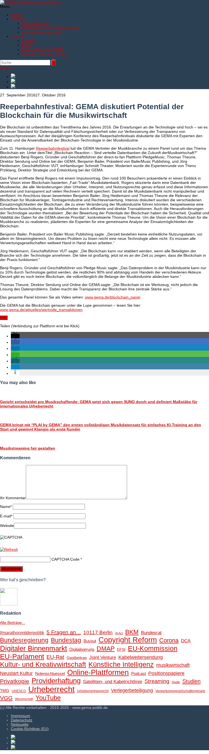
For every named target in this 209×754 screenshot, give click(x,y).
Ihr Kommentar (13, 498)
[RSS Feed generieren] (110, 81)
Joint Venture (102, 657)
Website (7, 525)
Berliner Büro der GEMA (42, 49)
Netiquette (20, 724)
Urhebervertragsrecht (93, 691)
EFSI (121, 650)
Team (26, 45)
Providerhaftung (56, 680)
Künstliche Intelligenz (121, 664)
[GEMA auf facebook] (110, 76)
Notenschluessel (50, 673)
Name (6, 506)
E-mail (6, 516)
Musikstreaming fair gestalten (27, 448)
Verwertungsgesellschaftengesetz (180, 691)
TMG (4, 690)
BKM (132, 632)
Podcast (138, 673)
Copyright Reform (128, 640)
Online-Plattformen (98, 672)
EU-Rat (55, 657)
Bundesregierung (24, 640)
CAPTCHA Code (65, 559)
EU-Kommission (152, 648)
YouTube (48, 697)
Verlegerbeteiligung (132, 690)
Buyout (90, 641)
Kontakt (28, 41)
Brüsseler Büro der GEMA (44, 54)
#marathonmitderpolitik (41, 32)
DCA (185, 640)
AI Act (119, 633)
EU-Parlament (22, 656)
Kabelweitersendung (140, 657)
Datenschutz (21, 720)
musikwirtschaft (173, 665)
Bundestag (66, 640)
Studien (191, 681)
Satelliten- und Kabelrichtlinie (112, 681)
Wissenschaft (24, 698)
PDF (4, 318)
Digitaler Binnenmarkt (33, 648)
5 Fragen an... (64, 632)
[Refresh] (9, 549)
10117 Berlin (98, 632)
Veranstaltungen (36, 23)
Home (16, 14)
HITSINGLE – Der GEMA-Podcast (51, 28)
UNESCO (19, 691)
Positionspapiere (166, 673)
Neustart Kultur (16, 673)
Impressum (20, 716)
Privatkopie (14, 681)
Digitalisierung (81, 649)
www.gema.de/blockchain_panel (112, 297)
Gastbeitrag (77, 658)
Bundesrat (151, 632)
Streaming (157, 681)
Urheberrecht (51, 689)
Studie (176, 682)
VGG (6, 698)
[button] (15, 336)
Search (6, 67)
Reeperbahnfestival (52, 148)
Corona (169, 640)
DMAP (106, 648)
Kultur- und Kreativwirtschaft (43, 664)
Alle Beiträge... (12, 622)
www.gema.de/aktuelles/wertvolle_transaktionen (41, 309)
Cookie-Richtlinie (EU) (30, 729)
